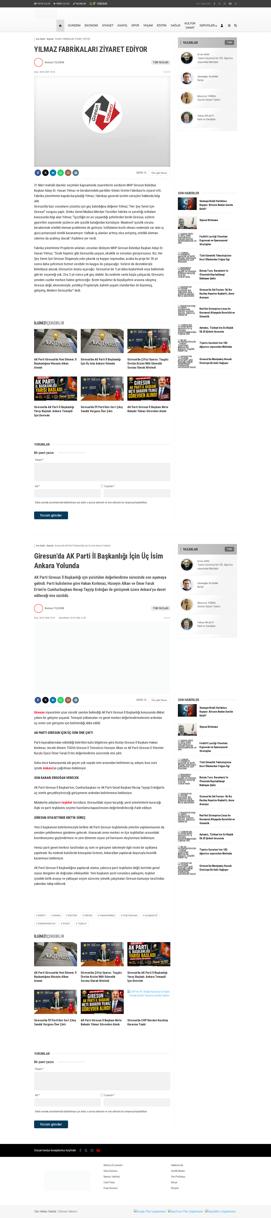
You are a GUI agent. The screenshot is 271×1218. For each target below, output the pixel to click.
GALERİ (44, 3)
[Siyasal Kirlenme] (187, 228)
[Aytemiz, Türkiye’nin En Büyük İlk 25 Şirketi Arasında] (187, 333)
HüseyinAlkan (130, 915)
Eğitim (161, 25)
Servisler (207, 25)
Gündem (74, 25)
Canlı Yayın (109, 1182)
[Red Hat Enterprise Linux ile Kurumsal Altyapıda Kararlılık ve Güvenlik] (187, 314)
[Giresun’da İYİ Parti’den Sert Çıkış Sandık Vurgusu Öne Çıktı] (102, 389)
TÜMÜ (229, 42)
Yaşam (148, 25)
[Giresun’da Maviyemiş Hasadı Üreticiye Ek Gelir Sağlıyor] (187, 367)
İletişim (175, 1188)
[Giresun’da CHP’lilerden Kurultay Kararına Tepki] (148, 1003)
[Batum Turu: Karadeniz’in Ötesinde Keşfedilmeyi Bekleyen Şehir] (187, 276)
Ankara (48, 768)
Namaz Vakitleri (112, 1176)
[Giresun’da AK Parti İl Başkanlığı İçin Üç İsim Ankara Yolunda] (102, 342)
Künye (174, 1182)
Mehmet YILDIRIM (54, 62)
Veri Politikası (178, 1176)
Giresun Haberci (68, 1211)
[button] (61, 26)
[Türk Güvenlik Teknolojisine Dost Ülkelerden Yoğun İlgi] (187, 261)
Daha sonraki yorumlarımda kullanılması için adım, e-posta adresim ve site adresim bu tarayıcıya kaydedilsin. (91, 502)
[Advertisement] (15, 90)
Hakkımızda (177, 1165)
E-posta (109, 486)
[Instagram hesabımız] (225, 3)
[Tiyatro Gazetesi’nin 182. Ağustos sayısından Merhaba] (187, 350)
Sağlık (175, 25)
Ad (37, 486)
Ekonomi (91, 25)
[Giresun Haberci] (45, 17)
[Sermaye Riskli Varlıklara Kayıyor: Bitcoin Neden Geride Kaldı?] (187, 209)
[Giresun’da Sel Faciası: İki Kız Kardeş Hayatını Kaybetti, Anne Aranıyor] (187, 295)
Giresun (39, 712)
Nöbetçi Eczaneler (113, 1165)
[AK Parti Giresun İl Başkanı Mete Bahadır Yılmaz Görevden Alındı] (148, 389)
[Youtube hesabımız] (230, 3)
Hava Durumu (110, 1170)
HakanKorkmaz (107, 915)
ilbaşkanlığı (151, 915)
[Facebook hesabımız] (214, 3)
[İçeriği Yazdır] (75, 173)
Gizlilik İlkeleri (178, 1170)
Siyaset (107, 25)
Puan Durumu (111, 1188)
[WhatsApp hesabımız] (236, 3)
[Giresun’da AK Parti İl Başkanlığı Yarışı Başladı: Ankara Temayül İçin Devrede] (55, 389)
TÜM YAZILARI (160, 62)
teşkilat (66, 802)
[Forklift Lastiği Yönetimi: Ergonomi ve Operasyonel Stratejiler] (187, 242)
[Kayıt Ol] (222, 26)
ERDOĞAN (72, 915)
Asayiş (122, 25)
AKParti (42, 915)
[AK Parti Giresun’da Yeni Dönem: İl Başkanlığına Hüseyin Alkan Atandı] (55, 342)
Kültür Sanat (190, 25)
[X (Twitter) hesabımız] (219, 3)
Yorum (39, 459)
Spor (135, 25)
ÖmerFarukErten (46, 923)
